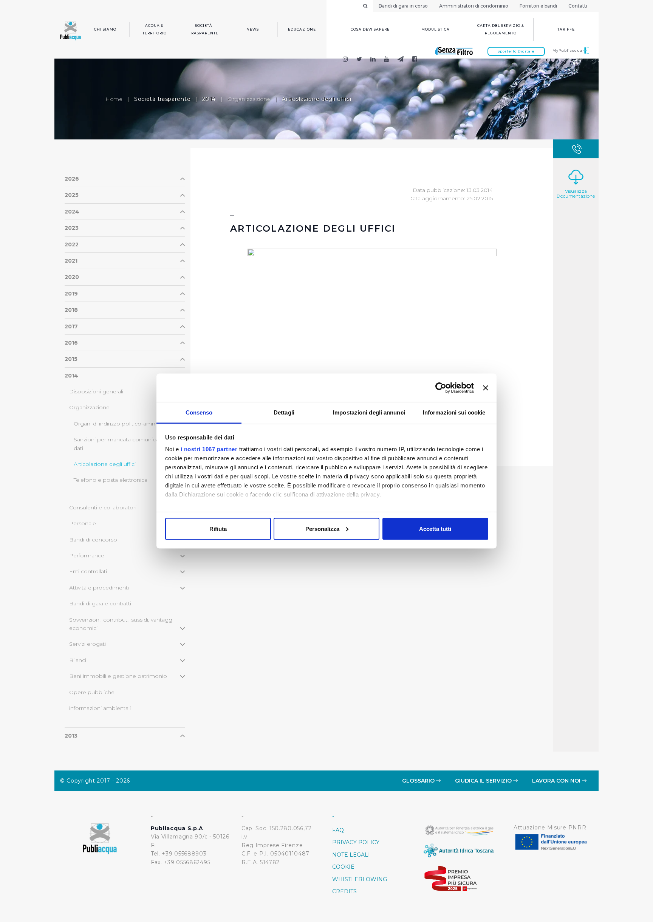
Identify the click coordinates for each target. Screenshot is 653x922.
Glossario (419, 780)
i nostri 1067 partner (209, 449)
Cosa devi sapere (370, 29)
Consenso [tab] (199, 412)
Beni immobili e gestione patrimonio (118, 676)
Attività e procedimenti (99, 587)
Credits (344, 891)
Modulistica (435, 29)
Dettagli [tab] (284, 412)
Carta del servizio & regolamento (500, 29)
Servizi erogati (87, 643)
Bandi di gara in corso (403, 6)
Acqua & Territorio (154, 29)
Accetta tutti (435, 528)
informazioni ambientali (100, 708)
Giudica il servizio (484, 780)
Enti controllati (88, 571)
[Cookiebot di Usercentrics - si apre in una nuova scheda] (441, 387)
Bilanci (77, 660)
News (252, 29)
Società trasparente (203, 29)
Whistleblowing (359, 879)
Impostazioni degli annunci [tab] (369, 412)
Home (113, 99)
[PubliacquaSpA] (418, 60)
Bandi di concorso (93, 539)
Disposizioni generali (96, 391)
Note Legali (351, 854)
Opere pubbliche (92, 692)
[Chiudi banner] (485, 387)
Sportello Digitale (516, 51)
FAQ (338, 830)
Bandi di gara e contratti (100, 603)
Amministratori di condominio (473, 6)
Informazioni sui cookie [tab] (454, 412)
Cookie (343, 866)
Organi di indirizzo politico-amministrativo (128, 423)
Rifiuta (218, 528)
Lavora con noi (557, 780)
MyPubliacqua (567, 50)
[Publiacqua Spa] (373, 60)
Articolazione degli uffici (105, 464)
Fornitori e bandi (538, 6)
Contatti (577, 6)
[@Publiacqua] (345, 60)
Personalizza (322, 528)
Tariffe (566, 29)
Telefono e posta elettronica (110, 479)
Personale (82, 523)
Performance (86, 555)
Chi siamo (105, 29)
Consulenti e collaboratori (102, 507)
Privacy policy (355, 842)
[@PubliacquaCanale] (401, 60)
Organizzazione (248, 99)
